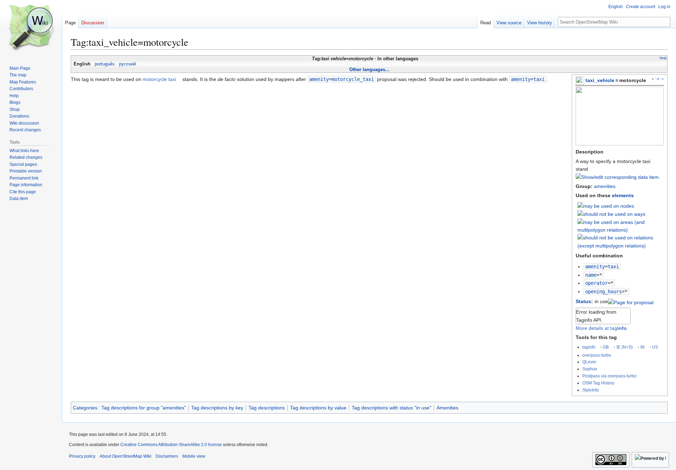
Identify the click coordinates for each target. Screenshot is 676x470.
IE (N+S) (624, 347)
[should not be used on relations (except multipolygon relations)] (620, 241)
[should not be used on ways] (611, 214)
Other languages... (369, 69)
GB (606, 347)
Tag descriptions (267, 408)
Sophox (589, 368)
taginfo (588, 347)
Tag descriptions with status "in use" (391, 408)
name (590, 275)
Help (663, 58)
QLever (589, 361)
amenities (604, 186)
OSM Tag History (598, 383)
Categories (85, 408)
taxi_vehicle (600, 80)
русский (127, 64)
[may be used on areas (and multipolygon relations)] (620, 225)
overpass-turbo (596, 355)
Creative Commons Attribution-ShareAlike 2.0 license (171, 444)
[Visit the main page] (31, 28)
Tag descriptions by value (318, 408)
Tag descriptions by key (217, 408)
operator (596, 283)
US (655, 347)
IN (642, 347)
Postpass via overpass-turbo (609, 376)
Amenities (447, 408)
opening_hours (603, 291)
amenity (595, 266)
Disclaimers (167, 456)
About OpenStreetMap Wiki (125, 456)
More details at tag (601, 328)
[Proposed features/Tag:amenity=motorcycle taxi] (630, 301)
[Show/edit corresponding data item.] (618, 177)
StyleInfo (590, 390)
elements (623, 195)
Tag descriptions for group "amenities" (143, 408)
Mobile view (193, 456)
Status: (584, 301)
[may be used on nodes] (605, 205)
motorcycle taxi (159, 79)
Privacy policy (82, 456)
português (104, 64)
